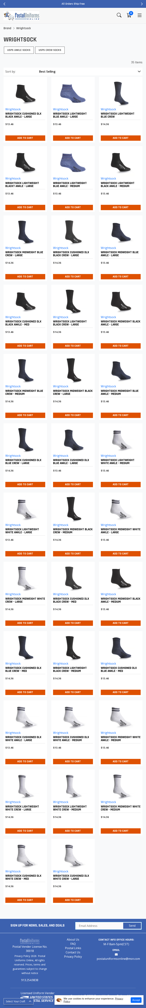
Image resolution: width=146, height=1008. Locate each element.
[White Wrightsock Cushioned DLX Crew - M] (24, 871)
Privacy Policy (73, 957)
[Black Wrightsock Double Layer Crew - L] (72, 386)
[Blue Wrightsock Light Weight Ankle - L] (72, 109)
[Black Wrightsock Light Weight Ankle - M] (120, 178)
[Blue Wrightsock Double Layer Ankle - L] (120, 247)
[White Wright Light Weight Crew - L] (24, 801)
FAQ (73, 944)
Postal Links (73, 948)
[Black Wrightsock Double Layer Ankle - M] (120, 594)
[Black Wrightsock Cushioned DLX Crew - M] (72, 594)
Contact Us (73, 952)
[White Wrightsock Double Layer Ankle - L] (120, 524)
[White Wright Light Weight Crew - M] (72, 801)
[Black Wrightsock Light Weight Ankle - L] (24, 178)
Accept (136, 1000)
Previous (4, 4)
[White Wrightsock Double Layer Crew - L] (24, 594)
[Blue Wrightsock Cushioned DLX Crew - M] (24, 663)
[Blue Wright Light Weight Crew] (120, 109)
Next (141, 4)
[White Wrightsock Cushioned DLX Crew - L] (72, 871)
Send (132, 926)
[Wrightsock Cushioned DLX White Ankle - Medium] (72, 732)
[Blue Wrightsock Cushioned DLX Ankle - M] (120, 663)
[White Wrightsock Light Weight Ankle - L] (24, 524)
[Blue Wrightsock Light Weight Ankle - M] (72, 178)
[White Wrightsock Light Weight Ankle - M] (120, 455)
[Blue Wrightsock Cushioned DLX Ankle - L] (72, 455)
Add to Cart (25, 138)
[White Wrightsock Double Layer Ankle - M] (120, 732)
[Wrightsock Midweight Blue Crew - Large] (24, 247)
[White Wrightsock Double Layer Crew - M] (120, 801)
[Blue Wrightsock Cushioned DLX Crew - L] (24, 455)
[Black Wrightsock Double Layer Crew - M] (72, 524)
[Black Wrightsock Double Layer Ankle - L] (120, 316)
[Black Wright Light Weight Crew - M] (72, 663)
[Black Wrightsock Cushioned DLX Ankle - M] (24, 316)
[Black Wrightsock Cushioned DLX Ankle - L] (24, 109)
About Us (73, 939)
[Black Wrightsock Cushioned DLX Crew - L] (72, 247)
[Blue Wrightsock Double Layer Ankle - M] (120, 386)
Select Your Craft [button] (15, 1001)
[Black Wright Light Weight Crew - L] (72, 316)
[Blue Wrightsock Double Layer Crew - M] (24, 386)
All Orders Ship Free (73, 4)
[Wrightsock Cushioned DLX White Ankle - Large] (24, 732)
